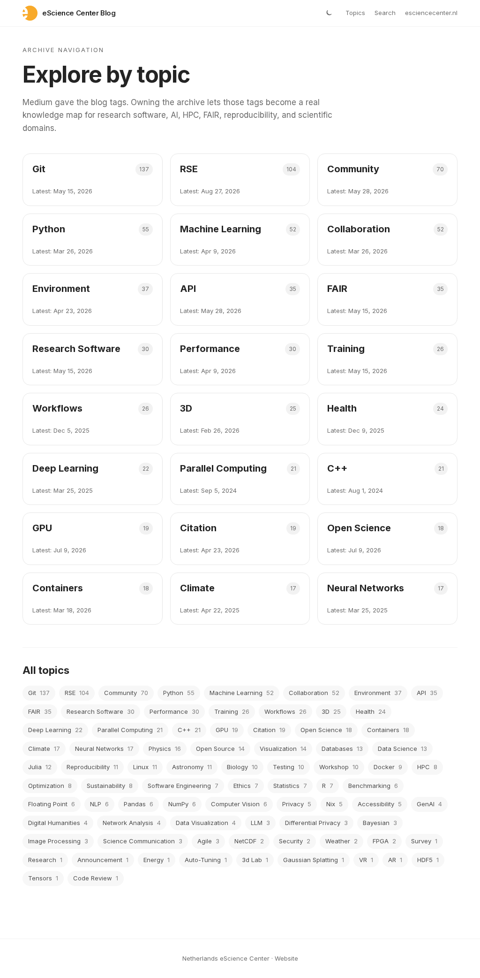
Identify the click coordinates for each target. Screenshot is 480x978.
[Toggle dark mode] (328, 13)
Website (286, 958)
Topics (355, 12)
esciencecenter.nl (431, 12)
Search (385, 12)
